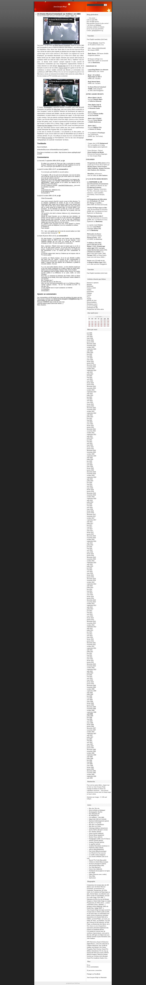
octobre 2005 (90, 774)
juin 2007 (89, 739)
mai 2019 (89, 484)
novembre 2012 (91, 623)
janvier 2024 (90, 384)
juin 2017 (89, 525)
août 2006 (90, 756)
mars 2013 (90, 616)
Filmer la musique (47, 137)
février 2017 (90, 532)
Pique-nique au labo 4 (94, 76)
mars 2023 (90, 402)
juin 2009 (89, 696)
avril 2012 (89, 635)
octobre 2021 (90, 432)
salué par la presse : (95, 187)
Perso (88, 297)
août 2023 (90, 393)
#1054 (72, 15)
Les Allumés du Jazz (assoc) (97, 853)
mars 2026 (90, 338)
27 (95, 326)
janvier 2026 (90, 342)
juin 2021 (89, 440)
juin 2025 (89, 354)
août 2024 (90, 372)
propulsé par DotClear (73, 983)
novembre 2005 (91, 772)
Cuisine (89, 295)
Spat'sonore (92, 878)
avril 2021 (89, 443)
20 (95, 324)
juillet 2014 (90, 587)
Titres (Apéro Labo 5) (94, 104)
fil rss (88, 965)
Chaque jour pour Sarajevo (44, 125)
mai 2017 (89, 527)
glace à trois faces (92, 253)
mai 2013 (89, 612)
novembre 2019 (91, 473)
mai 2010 (89, 676)
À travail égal (101, 246)
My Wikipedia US (94, 815)
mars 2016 (90, 552)
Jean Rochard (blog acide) (96, 865)
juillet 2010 (90, 673)
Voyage (89, 298)
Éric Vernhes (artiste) (95, 831)
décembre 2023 (91, 386)
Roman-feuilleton (92, 302)
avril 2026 (89, 336)
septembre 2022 (91, 413)
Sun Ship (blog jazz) (95, 867)
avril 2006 (89, 763)
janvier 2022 (90, 427)
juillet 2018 (90, 502)
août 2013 (90, 607)
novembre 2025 (91, 345)
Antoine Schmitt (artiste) (96, 840)
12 (92, 323)
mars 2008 (90, 723)
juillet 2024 (90, 374)
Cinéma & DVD (91, 288)
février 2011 (90, 660)
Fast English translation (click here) (97, 39)
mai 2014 (89, 591)
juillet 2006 (90, 758)
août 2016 (90, 543)
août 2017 (90, 521)
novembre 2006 (91, 751)
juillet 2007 (90, 737)
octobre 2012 (90, 625)
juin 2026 (89, 333)
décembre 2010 (91, 664)
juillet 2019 (90, 481)
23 (104, 324)
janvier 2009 (90, 705)
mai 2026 (89, 335)
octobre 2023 (90, 390)
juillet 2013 (90, 609)
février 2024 (90, 383)
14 (98, 323)
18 (89, 324)
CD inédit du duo (96, 260)
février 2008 (90, 724)
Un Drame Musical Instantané (61, 45)
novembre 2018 (91, 495)
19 (92, 324)
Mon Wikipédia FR (94, 814)
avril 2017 (89, 529)
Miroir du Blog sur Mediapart (97, 810)
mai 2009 (89, 698)
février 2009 (90, 703)
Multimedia (90, 286)
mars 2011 (90, 659)
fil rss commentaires (93, 967)
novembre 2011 (91, 644)
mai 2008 (89, 719)
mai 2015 (89, 570)
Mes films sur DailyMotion (96, 824)
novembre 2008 (91, 708)
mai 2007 (89, 740)
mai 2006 (89, 762)
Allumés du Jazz (92, 300)
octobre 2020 (90, 454)
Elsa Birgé (92, 872)
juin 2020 (89, 461)
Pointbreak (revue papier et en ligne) (99, 871)
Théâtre (89, 290)
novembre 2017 (91, 516)
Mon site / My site (94, 808)
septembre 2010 (91, 669)
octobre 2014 (90, 582)
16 (104, 323)
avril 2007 (89, 742)
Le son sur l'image (92, 306)
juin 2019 (89, 482)
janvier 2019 (90, 491)
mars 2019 (90, 488)
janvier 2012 (90, 641)
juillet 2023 (90, 395)
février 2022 (90, 425)
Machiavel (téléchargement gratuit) (99, 821)
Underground (104, 143)
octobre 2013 (90, 603)
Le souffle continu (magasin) (97, 854)
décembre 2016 (91, 536)
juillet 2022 (90, 416)
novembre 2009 (91, 687)
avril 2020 (89, 465)
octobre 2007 (90, 732)
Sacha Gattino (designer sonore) (98, 830)
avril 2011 (89, 657)
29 (101, 326)
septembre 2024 (91, 370)
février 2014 (90, 596)
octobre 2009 (90, 689)
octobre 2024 (90, 368)
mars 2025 (90, 359)
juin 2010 (89, 675)
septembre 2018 (91, 498)
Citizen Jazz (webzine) (95, 869)
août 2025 (90, 351)
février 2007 (90, 746)
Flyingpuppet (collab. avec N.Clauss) (99, 838)
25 (89, 326)
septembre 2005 (91, 776)
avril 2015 (89, 571)
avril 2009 (89, 699)
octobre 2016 (90, 539)
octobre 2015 (90, 561)
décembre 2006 (91, 749)
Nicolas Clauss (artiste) (95, 837)
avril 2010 (89, 678)
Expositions (90, 291)
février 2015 (90, 575)
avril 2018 (89, 507)
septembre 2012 (91, 626)
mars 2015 (90, 573)
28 (98, 326)
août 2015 (90, 564)
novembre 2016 (91, 537)
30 (104, 326)
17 (108, 323)
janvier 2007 (90, 748)
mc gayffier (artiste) (94, 844)
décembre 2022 (91, 408)
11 (89, 323)
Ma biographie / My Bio (95, 812)
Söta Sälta (92, 876)
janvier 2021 (90, 448)
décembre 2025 (91, 343)
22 (101, 324)
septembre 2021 (91, 434)
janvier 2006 (90, 769)
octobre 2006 (90, 753)
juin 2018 (89, 504)
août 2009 (90, 692)
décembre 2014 (91, 578)
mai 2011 (89, 655)
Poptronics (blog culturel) (96, 847)
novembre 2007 (91, 730)
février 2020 (90, 468)
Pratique (89, 293)
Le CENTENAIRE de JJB (94, 182)
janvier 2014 (90, 598)
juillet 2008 (90, 716)
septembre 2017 (91, 520)
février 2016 (90, 554)
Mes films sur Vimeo (95, 826)
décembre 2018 (91, 493)
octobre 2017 (90, 518)
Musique (67, 15)
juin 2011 (89, 653)
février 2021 (90, 447)
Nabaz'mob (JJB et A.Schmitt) (97, 819)
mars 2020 (90, 466)
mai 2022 (89, 420)
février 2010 (90, 682)
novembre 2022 (91, 409)
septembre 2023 (91, 392)
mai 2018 (89, 505)
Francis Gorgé (63, 68)
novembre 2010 (91, 666)
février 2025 (90, 361)
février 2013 (90, 618)
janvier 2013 (90, 619)
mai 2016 (89, 548)
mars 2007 (90, 744)
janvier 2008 (90, 726)
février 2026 (90, 340)
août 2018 (90, 500)
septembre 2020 (91, 456)
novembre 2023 (91, 388)
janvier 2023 (90, 406)
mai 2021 (89, 441)
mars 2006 (90, 765)
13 (95, 323)
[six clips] (87, 170)
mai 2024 (89, 377)
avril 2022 (89, 422)
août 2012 (90, 628)
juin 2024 (89, 375)
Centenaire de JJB (92, 307)
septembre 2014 (91, 584)
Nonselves (91, 173)
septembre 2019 (91, 477)
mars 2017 (90, 530)
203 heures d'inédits (102, 53)
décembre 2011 (91, 643)
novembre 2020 (91, 452)
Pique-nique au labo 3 (96, 216)
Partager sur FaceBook (93, 974)
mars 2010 (90, 680)
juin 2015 (89, 568)
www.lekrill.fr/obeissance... (66, 185)
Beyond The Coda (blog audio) (97, 860)
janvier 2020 (90, 470)
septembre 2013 (91, 605)
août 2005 (90, 778)
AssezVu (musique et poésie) (97, 863)
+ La (102, 251)
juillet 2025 (90, 352)
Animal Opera (96, 81)
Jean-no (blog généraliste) (96, 849)
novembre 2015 (91, 559)
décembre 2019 (91, 472)
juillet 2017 (90, 523)
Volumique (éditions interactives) (98, 828)
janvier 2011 (90, 662)
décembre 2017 (91, 514)
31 (108, 326)
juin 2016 (89, 546)
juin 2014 (89, 589)
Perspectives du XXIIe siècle (98, 199)
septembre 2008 (91, 712)
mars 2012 (90, 637)
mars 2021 (90, 445)
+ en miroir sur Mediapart (94, 25)
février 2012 (90, 639)
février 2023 (90, 404)
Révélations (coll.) (92, 304)
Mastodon (104, 977)
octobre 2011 (90, 646)
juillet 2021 (90, 438)
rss (75, 15)
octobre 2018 (90, 497)
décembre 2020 (91, 450)
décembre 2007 (91, 728)
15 (101, 323)
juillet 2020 (90, 459)
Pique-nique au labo (100, 207)
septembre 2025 (91, 349)
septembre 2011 (91, 648)
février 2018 (90, 511)
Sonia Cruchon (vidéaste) (96, 833)
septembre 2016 (91, 541)
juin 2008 (89, 717)
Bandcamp (99, 213)
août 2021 (90, 436)
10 (108, 321)
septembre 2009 (91, 691)
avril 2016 (89, 550)
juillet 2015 (90, 566)
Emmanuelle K (48, 107)
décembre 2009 (91, 685)
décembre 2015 (91, 557)
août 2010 (90, 671)
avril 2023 (89, 400)
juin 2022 (89, 418)
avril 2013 (89, 614)
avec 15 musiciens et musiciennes (97, 184)
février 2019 (90, 489)
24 (108, 324)
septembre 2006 (91, 755)
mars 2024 (90, 381)
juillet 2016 (90, 545)
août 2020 (90, 457)
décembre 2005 (91, 771)
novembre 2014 (91, 580)
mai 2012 (89, 634)
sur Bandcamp (98, 239)
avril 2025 (89, 358)
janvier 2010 (90, 683)
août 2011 (89, 650)
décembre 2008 (91, 707)
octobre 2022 (90, 411)
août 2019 (90, 479)
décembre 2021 (91, 429)
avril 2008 (89, 721)
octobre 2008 (90, 710)
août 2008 (90, 714)
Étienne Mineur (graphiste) (96, 835)
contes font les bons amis (95, 250)
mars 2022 (90, 424)
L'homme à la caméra (93, 251)
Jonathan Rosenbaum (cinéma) (98, 846)
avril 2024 (89, 379)
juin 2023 (89, 397)
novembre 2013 (91, 602)
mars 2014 (90, 594)
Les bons (102, 248)
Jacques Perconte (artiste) (96, 842)
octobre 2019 (90, 475)
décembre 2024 (91, 365)
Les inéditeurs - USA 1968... (97, 817)
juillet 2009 (90, 694)
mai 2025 (89, 356)
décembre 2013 (91, 600)
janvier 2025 (90, 363)
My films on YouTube (95, 822)
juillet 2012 (90, 630)
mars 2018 (90, 509)
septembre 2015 (91, 562)
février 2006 (90, 767)
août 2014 (90, 586)
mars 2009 (90, 701)
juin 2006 (89, 760)
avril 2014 (89, 593)
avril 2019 (89, 486)
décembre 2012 (91, 621)
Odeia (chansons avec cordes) (97, 874)
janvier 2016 (90, 555)
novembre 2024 (91, 367)
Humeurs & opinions (93, 282)
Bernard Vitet (62, 66)
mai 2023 (89, 399)
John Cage (57, 109)
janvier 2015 (90, 577)
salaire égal (90, 248)
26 (92, 326)
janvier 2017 (90, 534)
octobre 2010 (90, 667)
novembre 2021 (91, 431)
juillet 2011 (90, 651)
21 (98, 324)
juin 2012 (89, 632)
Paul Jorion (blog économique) (97, 851)
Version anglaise (92, 147)
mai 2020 (89, 463)
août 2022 (90, 415)
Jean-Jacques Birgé (60, 6)
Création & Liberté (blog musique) (98, 862)
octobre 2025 (90, 347)
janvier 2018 (90, 513)
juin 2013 (89, 610)
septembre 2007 (91, 733)
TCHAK (90, 88)
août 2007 (90, 735)
